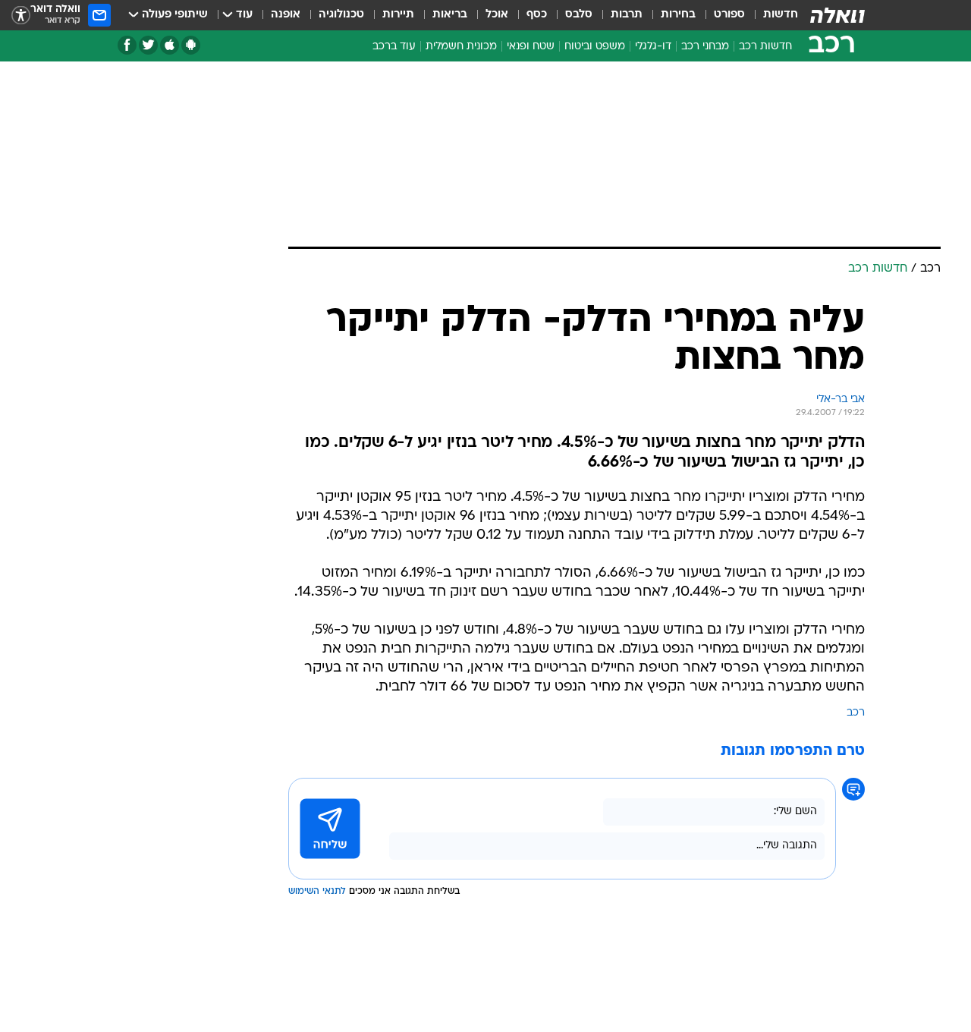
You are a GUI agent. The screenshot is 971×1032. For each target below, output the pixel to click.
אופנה (285, 14)
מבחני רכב (705, 47)
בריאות (449, 14)
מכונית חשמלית (461, 47)
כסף (536, 14)
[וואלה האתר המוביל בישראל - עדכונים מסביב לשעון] (837, 15)
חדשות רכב (765, 47)
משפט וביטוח (594, 47)
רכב (856, 713)
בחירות (678, 14)
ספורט (729, 14)
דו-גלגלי (653, 47)
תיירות (398, 14)
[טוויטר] (148, 45)
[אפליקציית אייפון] (169, 45)
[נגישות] (20, 15)
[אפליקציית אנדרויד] (190, 45)
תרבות (627, 14)
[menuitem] (771, 15)
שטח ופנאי (531, 47)
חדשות (780, 14)
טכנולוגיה (341, 14)
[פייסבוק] (127, 45)
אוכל (497, 14)
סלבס (578, 14)
